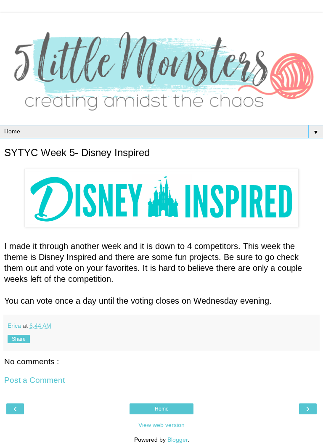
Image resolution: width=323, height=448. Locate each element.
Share (19, 339)
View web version (161, 424)
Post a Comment (34, 380)
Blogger (177, 439)
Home (162, 409)
